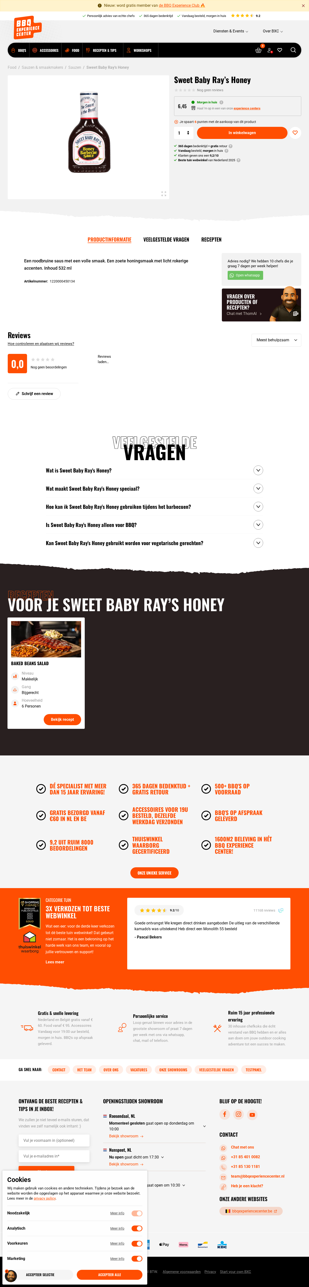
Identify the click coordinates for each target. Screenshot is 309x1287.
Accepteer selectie (40, 1274)
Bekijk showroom (123, 1136)
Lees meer (55, 962)
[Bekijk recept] (46, 673)
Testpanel (254, 1069)
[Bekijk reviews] (245, 16)
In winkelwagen (242, 132)
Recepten (211, 239)
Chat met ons (242, 1147)
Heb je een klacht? (247, 1186)
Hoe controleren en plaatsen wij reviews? (41, 344)
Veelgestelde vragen (166, 239)
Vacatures (138, 1069)
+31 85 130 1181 (245, 1166)
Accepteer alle (109, 1274)
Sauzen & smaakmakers (42, 67)
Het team (84, 1069)
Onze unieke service (154, 873)
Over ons (111, 1069)
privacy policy (45, 1198)
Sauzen (74, 67)
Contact (58, 1069)
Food (12, 67)
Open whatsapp (248, 275)
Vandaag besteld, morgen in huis (204, 16)
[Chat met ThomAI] (261, 305)
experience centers (247, 108)
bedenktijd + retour (202, 146)
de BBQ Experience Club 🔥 (182, 5)
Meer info (117, 1213)
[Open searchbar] (293, 50)
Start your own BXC (235, 1272)
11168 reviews (264, 910)
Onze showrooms (173, 1069)
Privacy (210, 1272)
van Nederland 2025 (206, 160)
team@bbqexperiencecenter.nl (257, 1176)
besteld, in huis (200, 150)
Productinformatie (109, 239)
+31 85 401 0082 (245, 1157)
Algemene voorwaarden (182, 1272)
